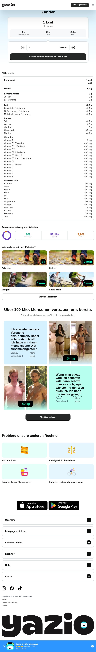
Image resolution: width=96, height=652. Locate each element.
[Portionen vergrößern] (73, 47)
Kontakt (4, 599)
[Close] (4, 646)
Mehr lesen (32, 354)
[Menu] (92, 5)
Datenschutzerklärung (9, 602)
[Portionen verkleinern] (23, 47)
